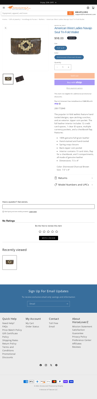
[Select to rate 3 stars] (48, 231)
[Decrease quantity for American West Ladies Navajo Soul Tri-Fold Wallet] (57, 67)
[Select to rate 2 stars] (44, 231)
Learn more (33, 212)
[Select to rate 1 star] (40, 231)
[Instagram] (45, 365)
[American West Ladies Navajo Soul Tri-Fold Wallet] (9, 262)
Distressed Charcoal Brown (69, 57)
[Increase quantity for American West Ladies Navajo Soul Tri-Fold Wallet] (68, 67)
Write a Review (48, 238)
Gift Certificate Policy (10, 335)
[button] (74, 178)
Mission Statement (82, 326)
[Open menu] (3, 8)
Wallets (41, 19)
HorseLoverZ (44, 386)
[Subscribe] (67, 304)
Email (52, 326)
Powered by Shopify (56, 386)
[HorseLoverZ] (19, 7)
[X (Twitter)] (51, 365)
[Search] (70, 13)
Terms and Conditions (8, 349)
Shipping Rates (10, 340)
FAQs (5, 326)
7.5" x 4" (60, 48)
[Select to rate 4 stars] (52, 231)
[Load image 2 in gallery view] (19, 79)
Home (4, 19)
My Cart (30, 323)
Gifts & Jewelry (14, 19)
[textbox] (48, 206)
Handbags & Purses (29, 19)
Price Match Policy (12, 330)
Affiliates (77, 343)
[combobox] (37, 13)
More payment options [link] (74, 88)
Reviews (76, 346)
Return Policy (9, 343)
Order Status (32, 326)
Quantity (57, 62)
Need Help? (8, 323)
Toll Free (53, 323)
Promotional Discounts (9, 355)
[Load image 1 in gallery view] (8, 79)
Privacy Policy (79, 336)
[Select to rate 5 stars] (56, 231)
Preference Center (81, 340)
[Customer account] (88, 8)
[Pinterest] (56, 365)
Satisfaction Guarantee (78, 331)
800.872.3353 (81, 12)
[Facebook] (40, 365)
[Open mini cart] (93, 8)
